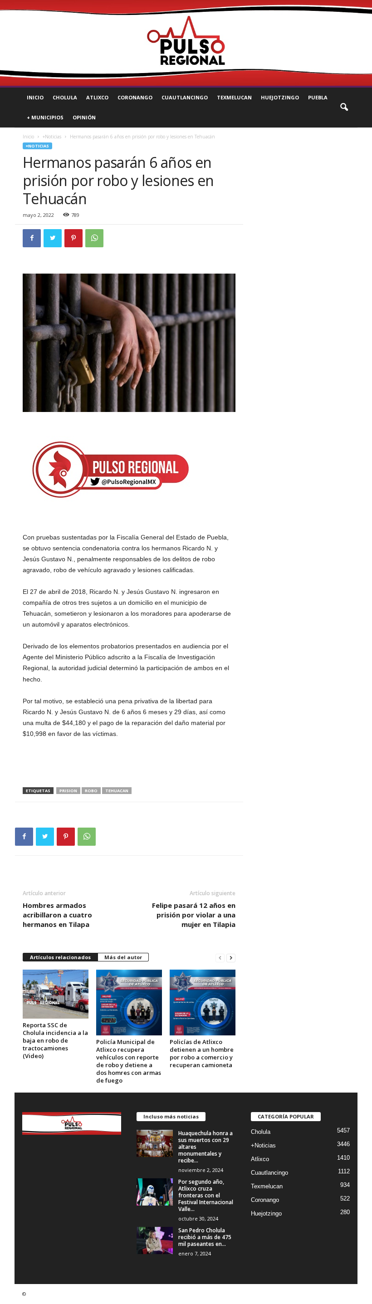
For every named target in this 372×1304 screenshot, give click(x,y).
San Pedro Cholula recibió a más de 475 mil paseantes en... (204, 1237)
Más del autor (123, 957)
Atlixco (97, 97)
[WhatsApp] (94, 238)
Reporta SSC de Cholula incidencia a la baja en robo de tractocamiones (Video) (55, 1040)
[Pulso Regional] (186, 43)
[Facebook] (32, 238)
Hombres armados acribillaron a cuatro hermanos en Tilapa (57, 915)
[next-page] (230, 957)
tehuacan (116, 791)
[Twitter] (53, 238)
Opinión (84, 117)
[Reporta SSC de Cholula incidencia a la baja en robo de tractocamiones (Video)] (55, 994)
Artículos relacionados (60, 957)
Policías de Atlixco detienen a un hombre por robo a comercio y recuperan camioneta (202, 1053)
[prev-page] (220, 957)
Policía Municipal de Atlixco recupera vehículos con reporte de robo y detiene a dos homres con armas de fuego (128, 1061)
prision (68, 791)
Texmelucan (234, 97)
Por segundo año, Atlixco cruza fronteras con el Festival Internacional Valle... (205, 1195)
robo (91, 791)
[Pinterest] (73, 238)
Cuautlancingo (185, 97)
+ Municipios (45, 117)
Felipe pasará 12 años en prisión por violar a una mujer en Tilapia (193, 915)
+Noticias (52, 136)
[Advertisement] (129, 763)
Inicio (35, 97)
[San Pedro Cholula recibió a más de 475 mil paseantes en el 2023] (155, 1240)
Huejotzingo (280, 97)
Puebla (318, 97)
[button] (344, 108)
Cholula (65, 97)
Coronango (134, 97)
